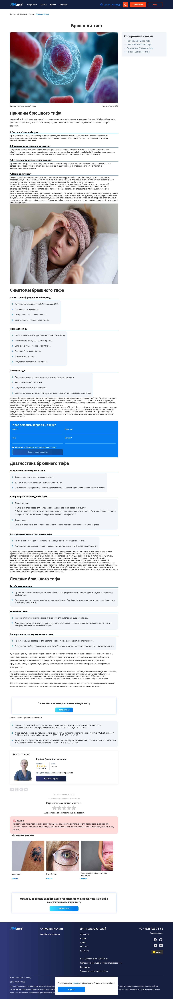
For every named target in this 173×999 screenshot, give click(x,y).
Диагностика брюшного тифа (140, 48)
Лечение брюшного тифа (138, 52)
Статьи (43, 5)
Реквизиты (85, 967)
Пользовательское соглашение (94, 959)
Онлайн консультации (50, 934)
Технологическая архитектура (94, 971)
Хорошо (71, 989)
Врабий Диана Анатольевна (51, 759)
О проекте (32, 5)
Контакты (84, 951)
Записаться (137, 5)
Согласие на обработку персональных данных (101, 963)
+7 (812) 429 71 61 (151, 928)
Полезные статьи (26, 14)
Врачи (53, 5)
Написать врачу (51, 778)
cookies (76, 983)
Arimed (13, 14)
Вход (155, 5)
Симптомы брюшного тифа (139, 44)
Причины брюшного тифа (138, 41)
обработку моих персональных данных (41, 447)
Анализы (64, 5)
